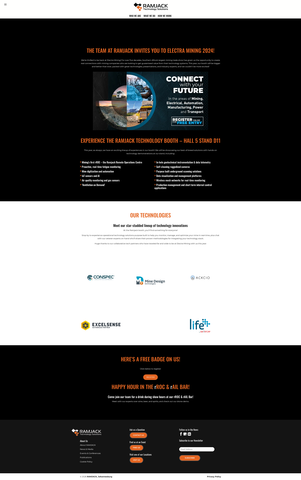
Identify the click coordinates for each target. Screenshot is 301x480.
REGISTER (150, 377)
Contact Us (138, 435)
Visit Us (136, 460)
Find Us (136, 448)
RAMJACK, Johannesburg (99, 477)
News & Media (86, 449)
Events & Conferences (90, 453)
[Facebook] (181, 434)
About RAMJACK (88, 445)
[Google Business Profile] (185, 434)
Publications (86, 457)
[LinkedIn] (189, 434)
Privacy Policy (214, 477)
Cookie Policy (86, 462)
